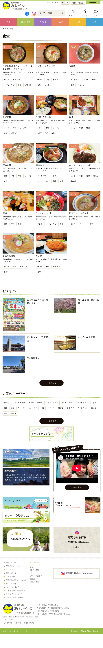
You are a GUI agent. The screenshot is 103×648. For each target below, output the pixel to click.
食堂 (19, 85)
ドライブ (70, 408)
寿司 (12, 224)
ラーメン (16, 80)
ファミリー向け (43, 181)
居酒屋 (60, 408)
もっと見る (77, 487)
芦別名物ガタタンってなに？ (17, 580)
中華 (47, 80)
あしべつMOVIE (12, 587)
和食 (14, 128)
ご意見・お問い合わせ (14, 598)
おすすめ (92, 403)
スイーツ (51, 408)
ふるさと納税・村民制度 (15, 591)
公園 (42, 408)
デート (39, 403)
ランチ (6, 80)
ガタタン (28, 85)
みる (8, 22)
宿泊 (94, 22)
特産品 (6, 403)
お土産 (77, 22)
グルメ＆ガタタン (37, 576)
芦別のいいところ (20, 539)
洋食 (12, 176)
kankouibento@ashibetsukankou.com (23, 617)
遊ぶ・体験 (25, 22)
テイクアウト (76, 80)
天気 (96, 15)
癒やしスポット (68, 403)
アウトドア (81, 403)
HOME (5, 29)
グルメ (60, 22)
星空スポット (11, 471)
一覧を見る (51, 383)
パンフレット (11, 584)
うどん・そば (9, 85)
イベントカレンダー (42, 434)
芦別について (74, 15)
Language (92, 2)
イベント (43, 22)
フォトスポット (52, 403)
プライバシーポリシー (11, 631)
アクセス (85, 15)
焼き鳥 (93, 408)
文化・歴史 (32, 408)
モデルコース (11, 452)
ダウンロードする (41, 500)
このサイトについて (14, 594)
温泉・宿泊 (34, 582)
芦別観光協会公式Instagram (78, 542)
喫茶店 (95, 176)
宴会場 (73, 181)
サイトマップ (31, 631)
